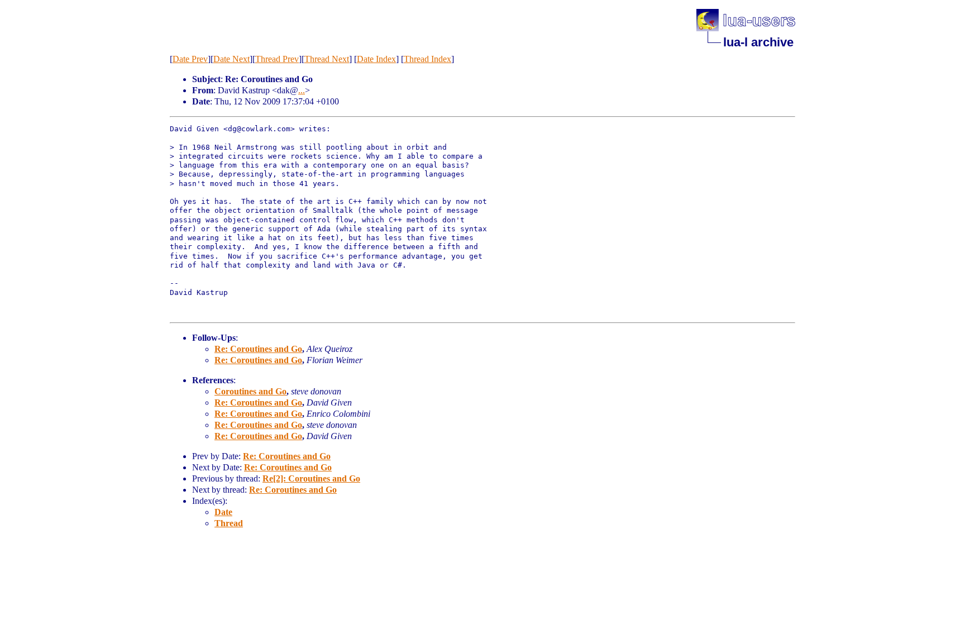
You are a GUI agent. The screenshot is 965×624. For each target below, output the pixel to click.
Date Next (231, 59)
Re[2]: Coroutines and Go (311, 478)
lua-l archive (758, 42)
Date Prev (190, 59)
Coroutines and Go (250, 391)
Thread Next (326, 59)
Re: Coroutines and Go (258, 349)
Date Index (376, 59)
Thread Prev (277, 59)
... (301, 90)
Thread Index (427, 59)
